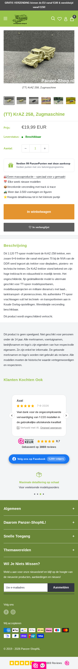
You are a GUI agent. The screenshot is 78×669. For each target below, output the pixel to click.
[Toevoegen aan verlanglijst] (39, 227)
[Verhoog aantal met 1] (45, 148)
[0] (72, 18)
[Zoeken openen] (53, 19)
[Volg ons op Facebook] (6, 612)
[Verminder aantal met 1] (25, 148)
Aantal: (8, 148)
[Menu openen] (5, 18)
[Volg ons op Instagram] (13, 612)
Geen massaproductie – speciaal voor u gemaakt (36, 176)
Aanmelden (61, 587)
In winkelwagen (39, 212)
